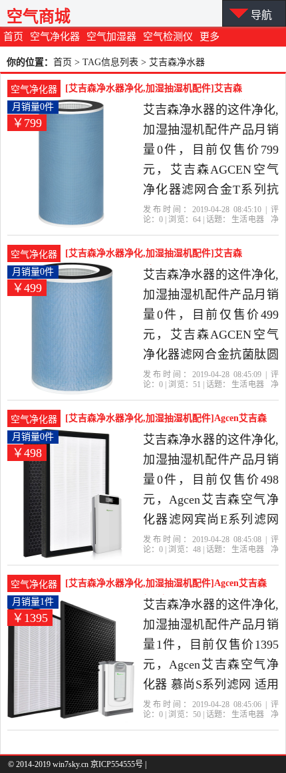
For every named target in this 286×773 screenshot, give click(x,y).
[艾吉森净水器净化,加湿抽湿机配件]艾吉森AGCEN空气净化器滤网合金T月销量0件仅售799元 (168, 89)
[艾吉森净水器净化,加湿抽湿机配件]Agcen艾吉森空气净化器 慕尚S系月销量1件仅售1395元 (166, 584)
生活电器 (247, 219)
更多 (209, 36)
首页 (13, 36)
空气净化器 (55, 36)
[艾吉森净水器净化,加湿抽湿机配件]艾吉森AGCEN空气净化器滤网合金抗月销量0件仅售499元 (165, 254)
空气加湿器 (111, 36)
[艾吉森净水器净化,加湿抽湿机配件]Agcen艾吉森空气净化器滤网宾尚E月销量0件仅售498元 (166, 419)
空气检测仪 (168, 36)
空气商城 (39, 16)
